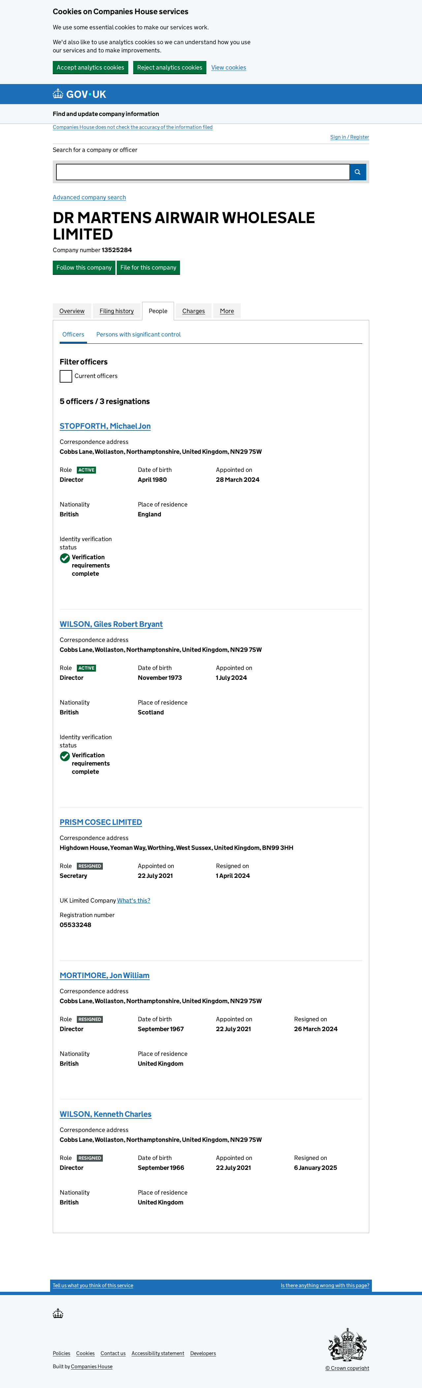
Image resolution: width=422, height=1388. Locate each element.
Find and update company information (106, 114)
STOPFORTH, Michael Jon (105, 426)
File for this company (148, 267)
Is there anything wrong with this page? (325, 1285)
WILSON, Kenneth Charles (106, 1114)
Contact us (113, 1353)
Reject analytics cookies (169, 67)
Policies (61, 1353)
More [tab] (227, 311)
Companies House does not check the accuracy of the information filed (133, 127)
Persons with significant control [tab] (138, 334)
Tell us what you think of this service (93, 1285)
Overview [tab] (72, 311)
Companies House (91, 1366)
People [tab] (158, 311)
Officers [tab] (73, 334)
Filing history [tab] (117, 311)
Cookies (85, 1353)
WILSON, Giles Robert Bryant (111, 624)
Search (358, 172)
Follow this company (84, 267)
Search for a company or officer (95, 150)
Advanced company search (89, 197)
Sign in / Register (349, 137)
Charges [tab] (193, 311)
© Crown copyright (347, 1368)
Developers (203, 1353)
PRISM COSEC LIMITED (101, 822)
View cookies (228, 67)
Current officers (96, 376)
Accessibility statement (158, 1353)
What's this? (133, 900)
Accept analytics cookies (90, 67)
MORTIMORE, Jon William (105, 975)
